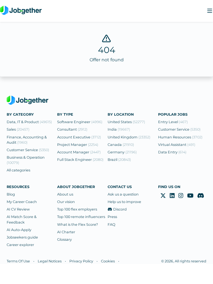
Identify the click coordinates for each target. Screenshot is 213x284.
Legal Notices (50, 261)
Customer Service (28, 150)
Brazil (119, 160)
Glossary (64, 239)
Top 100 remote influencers (81, 217)
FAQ (111, 224)
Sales (18, 129)
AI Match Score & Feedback (22, 219)
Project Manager (77, 145)
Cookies (108, 261)
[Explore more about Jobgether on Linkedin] (172, 196)
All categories (18, 170)
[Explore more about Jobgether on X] (163, 196)
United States (126, 122)
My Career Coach (22, 202)
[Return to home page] (21, 11)
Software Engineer (79, 122)
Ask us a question (123, 194)
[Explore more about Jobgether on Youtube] (190, 196)
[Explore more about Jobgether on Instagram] (180, 196)
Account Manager (79, 152)
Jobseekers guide (22, 237)
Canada (121, 145)
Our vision (66, 202)
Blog (11, 194)
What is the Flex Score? (77, 224)
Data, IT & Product (29, 122)
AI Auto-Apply (19, 230)
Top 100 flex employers (77, 209)
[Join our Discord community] (200, 196)
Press (112, 217)
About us (65, 194)
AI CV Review (18, 209)
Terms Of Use (18, 261)
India (119, 129)
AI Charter (66, 232)
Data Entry (172, 152)
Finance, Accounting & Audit (27, 139)
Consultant (72, 129)
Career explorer (20, 245)
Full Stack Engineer (80, 160)
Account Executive (79, 137)
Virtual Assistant (176, 145)
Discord (120, 209)
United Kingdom (129, 137)
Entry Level (173, 122)
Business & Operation (26, 160)
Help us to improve (124, 202)
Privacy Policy (81, 261)
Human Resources (180, 137)
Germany (122, 152)
